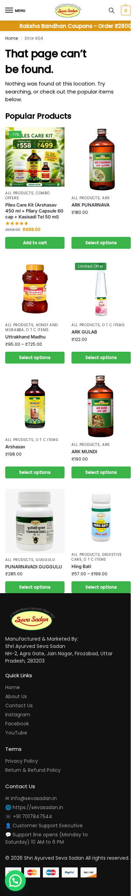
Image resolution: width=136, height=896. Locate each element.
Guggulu (45, 559)
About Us (16, 696)
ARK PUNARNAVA (90, 205)
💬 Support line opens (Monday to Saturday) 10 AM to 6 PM (46, 838)
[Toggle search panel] (111, 10)
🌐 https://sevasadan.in (34, 807)
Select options (101, 243)
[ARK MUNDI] (101, 406)
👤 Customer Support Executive (44, 825)
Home (11, 38)
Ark (106, 198)
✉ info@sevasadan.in (31, 798)
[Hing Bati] (101, 518)
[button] (125, 10)
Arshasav (15, 446)
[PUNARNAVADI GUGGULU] (35, 521)
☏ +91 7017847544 (28, 816)
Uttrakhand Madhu (25, 336)
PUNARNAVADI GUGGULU (33, 566)
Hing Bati (81, 566)
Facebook (17, 723)
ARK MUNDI (84, 451)
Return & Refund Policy (33, 770)
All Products (19, 193)
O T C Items (37, 330)
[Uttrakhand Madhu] (35, 289)
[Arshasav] (35, 403)
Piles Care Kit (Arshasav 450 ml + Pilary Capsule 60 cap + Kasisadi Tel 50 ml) (34, 210)
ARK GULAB (84, 332)
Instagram (17, 714)
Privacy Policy (21, 760)
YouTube (16, 732)
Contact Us (19, 705)
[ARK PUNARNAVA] (101, 159)
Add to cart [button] (35, 243)
